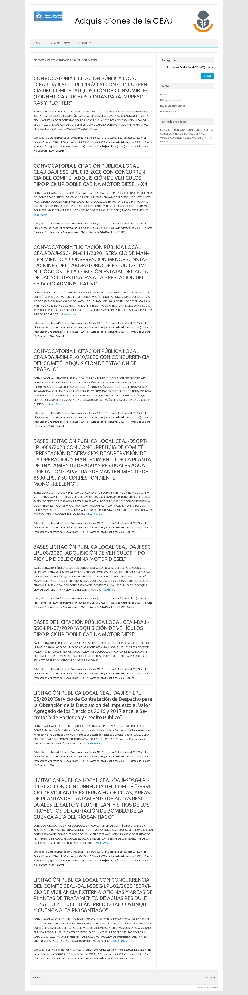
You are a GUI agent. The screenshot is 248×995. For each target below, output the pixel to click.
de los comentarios (172, 105)
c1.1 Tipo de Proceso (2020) (80, 954)
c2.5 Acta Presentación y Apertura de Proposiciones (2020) (96, 958)
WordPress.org (168, 111)
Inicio (36, 43)
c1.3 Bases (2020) (96, 142)
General (60, 150)
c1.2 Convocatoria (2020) (73, 142)
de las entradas (170, 100)
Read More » (41, 214)
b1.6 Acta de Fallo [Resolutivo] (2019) (65, 949)
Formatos (85, 43)
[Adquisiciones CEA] (124, 32)
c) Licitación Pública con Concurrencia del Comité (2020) (75, 137)
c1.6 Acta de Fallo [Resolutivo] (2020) (105, 146)
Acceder (164, 94)
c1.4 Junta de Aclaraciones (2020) (123, 142)
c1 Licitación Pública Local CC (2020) (123, 137)
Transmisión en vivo (60, 43)
